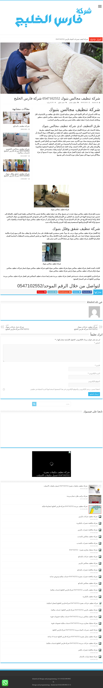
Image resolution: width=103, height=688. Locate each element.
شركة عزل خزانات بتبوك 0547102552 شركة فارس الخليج (17, 327)
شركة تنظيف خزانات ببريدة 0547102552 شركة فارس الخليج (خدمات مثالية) (71, 643)
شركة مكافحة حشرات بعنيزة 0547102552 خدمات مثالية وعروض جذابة (73, 576)
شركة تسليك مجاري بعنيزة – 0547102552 (83, 550)
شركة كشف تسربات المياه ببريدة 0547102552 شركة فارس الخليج (65, 39)
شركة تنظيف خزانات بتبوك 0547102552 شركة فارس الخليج (85, 327)
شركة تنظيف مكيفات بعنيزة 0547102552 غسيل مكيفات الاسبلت (65, 486)
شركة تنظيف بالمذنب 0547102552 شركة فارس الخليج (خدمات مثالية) (73, 590)
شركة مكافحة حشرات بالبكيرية (86, 523)
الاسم (97, 365)
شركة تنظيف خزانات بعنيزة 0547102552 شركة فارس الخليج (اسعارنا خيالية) (72, 603)
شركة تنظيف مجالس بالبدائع (87, 583)
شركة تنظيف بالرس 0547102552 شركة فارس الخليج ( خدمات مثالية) (74, 610)
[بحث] (34, 404)
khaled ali (95, 102)
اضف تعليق (61, 102)
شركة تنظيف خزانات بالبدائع (87, 556)
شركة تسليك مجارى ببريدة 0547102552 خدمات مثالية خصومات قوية (74, 623)
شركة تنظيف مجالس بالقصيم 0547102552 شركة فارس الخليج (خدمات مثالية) (17, 151)
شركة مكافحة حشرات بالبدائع (87, 570)
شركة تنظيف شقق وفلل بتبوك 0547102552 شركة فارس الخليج (17, 175)
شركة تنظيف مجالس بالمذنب (87, 536)
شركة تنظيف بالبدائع (21, 126)
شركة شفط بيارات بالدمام (88, 657)
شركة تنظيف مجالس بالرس (88, 563)
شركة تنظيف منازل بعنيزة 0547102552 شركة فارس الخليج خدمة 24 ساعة (72, 637)
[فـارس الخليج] (51, 17)
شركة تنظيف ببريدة (59, 276)
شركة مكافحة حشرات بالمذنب (87, 543)
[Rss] (53, 681)
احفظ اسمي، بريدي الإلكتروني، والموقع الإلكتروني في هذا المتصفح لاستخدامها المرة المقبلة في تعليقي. (65, 389)
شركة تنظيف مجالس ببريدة (12, 276)
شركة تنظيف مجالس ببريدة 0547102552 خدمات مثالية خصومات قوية (73, 617)
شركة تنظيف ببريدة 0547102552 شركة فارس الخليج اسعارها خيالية (64, 506)
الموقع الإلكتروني (94, 381)
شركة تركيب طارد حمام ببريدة (77, 496)
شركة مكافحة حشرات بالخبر (87, 650)
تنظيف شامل (72, 102)
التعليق (97, 343)
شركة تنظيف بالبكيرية (90, 597)
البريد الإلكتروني (94, 373)
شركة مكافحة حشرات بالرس (87, 530)
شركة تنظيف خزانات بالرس (88, 516)
